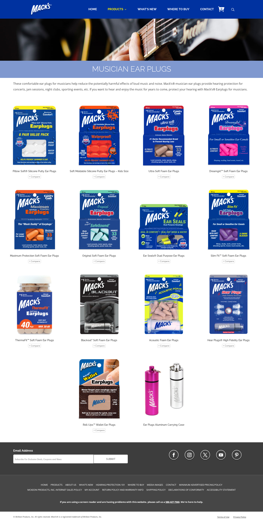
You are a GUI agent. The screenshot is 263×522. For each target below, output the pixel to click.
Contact (207, 9)
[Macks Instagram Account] (189, 455)
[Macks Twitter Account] (205, 455)
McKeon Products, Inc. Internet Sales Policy (54, 489)
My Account (92, 489)
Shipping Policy (155, 489)
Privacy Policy (239, 517)
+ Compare (34, 176)
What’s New (147, 9)
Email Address (23, 450)
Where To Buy (178, 9)
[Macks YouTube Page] (221, 455)
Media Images (155, 484)
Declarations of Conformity (186, 489)
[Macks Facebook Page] (174, 455)
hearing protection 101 (110, 484)
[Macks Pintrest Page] (237, 455)
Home (92, 9)
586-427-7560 (172, 502)
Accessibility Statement (221, 489)
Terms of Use (223, 517)
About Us (70, 484)
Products (115, 9)
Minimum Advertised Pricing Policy (200, 484)
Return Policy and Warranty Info (122, 489)
